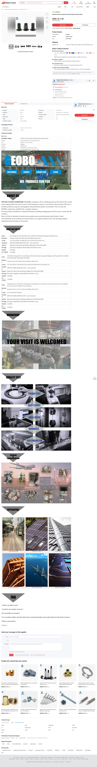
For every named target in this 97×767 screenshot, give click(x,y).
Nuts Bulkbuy (88, 750)
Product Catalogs (20, 722)
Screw (26, 730)
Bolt (49, 730)
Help (72, 6)
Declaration (62, 761)
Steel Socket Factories (39, 750)
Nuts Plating (70, 750)
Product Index (71, 757)
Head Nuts (57, 750)
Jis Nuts (63, 750)
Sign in (94, 3)
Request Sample (76, 28)
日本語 (63, 758)
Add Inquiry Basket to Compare (26, 51)
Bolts (3, 744)
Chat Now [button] (86, 25)
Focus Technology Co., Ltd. (40, 761)
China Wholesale (43, 757)
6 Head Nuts (49, 750)
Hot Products (16, 757)
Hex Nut (40, 744)
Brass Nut (25, 744)
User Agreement (56, 761)
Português (26, 758)
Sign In (54, 97)
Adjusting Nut (33, 744)
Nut (27, 9)
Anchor (73, 725)
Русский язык (36, 758)
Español (21, 758)
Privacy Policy (68, 761)
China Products (22, 757)
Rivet (49, 727)
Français (31, 758)
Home (2, 9)
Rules (95, 6)
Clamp (2, 725)
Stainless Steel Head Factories (20, 750)
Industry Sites (57, 757)
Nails (26, 725)
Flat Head (31, 750)
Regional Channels (64, 757)
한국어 (59, 758)
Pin (2, 727)
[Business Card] (93, 109)
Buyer (65, 6)
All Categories (6, 6)
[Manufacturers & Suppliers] (8, 2)
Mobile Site (77, 757)
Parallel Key (50, 725)
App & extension (79, 6)
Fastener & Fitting (22, 9)
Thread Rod (74, 727)
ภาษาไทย (70, 758)
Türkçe (74, 758)
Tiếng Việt (79, 758)
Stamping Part (28, 727)
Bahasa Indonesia (85, 758)
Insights (81, 757)
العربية (55, 758)
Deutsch (46, 758)
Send (11, 655)
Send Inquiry (63, 25)
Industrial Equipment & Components (11, 9)
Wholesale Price (50, 757)
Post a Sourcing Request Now (38, 655)
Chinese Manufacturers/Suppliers (33, 757)
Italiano (42, 758)
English (17, 758)
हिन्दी (66, 758)
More (2, 752)
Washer (2, 730)
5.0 (79, 105)
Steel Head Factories (6, 750)
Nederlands (51, 758)
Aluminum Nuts (79, 750)
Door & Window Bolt (17, 744)
